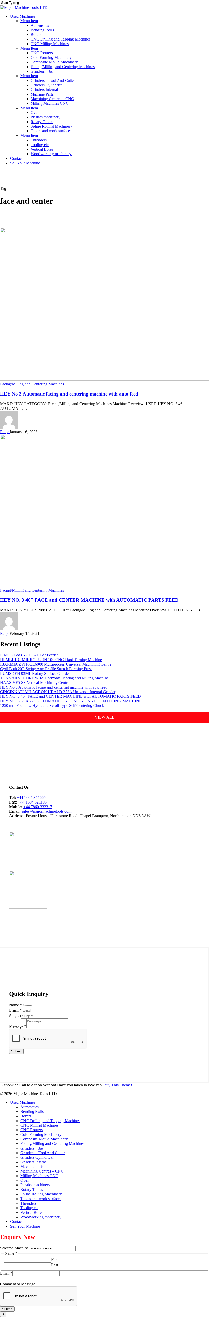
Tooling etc (29, 1208)
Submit (16, 1051)
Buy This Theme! (117, 1085)
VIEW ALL (104, 717)
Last (54, 1265)
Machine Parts (31, 1166)
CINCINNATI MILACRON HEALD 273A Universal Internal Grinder (57, 692)
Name (15, 1005)
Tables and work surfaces (40, 1198)
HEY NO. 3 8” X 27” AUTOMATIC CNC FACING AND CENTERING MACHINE (71, 701)
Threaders (28, 1203)
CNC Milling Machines (39, 1125)
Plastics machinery (35, 1185)
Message (17, 1026)
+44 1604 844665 (31, 797)
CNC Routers (31, 1130)
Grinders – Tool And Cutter (42, 1153)
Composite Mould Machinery (44, 1139)
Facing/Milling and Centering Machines (32, 384)
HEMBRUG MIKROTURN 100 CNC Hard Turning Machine (51, 659)
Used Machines (22, 1102)
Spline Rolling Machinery (41, 1194)
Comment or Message (17, 1284)
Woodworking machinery (40, 1217)
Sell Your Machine (25, 1226)
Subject (15, 1015)
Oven (24, 1180)
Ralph (5, 432)
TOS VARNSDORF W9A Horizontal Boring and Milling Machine (54, 678)
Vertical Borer (31, 1212)
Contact (16, 1221)
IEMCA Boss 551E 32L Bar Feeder (29, 655)
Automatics (29, 1107)
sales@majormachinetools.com (46, 811)
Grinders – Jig (31, 1148)
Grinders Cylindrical (36, 1157)
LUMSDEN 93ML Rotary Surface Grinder (35, 673)
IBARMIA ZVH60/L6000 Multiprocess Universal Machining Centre (55, 664)
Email (15, 1010)
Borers (25, 1116)
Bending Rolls (32, 1111)
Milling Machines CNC (39, 1176)
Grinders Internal (34, 1162)
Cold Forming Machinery (40, 1134)
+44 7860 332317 (37, 807)
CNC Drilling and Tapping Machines (50, 1120)
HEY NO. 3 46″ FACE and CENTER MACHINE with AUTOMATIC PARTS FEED (89, 600)
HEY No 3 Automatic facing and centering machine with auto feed (69, 394)
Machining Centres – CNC (42, 1171)
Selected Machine (14, 1248)
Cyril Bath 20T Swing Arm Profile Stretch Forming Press (46, 669)
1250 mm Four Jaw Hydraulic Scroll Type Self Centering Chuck (52, 705)
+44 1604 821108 (32, 802)
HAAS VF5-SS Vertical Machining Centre (34, 682)
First (54, 1259)
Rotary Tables (31, 1189)
